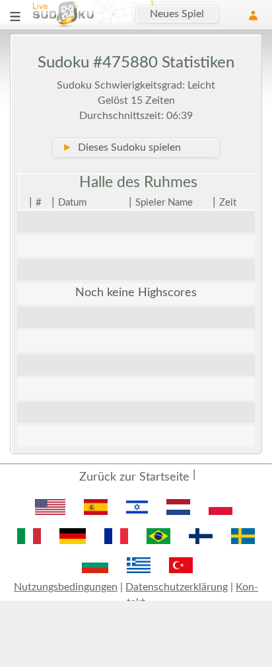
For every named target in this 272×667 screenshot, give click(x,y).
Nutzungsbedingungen (66, 587)
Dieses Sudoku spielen (121, 147)
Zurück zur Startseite (134, 477)
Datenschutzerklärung (176, 587)
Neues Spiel (177, 14)
